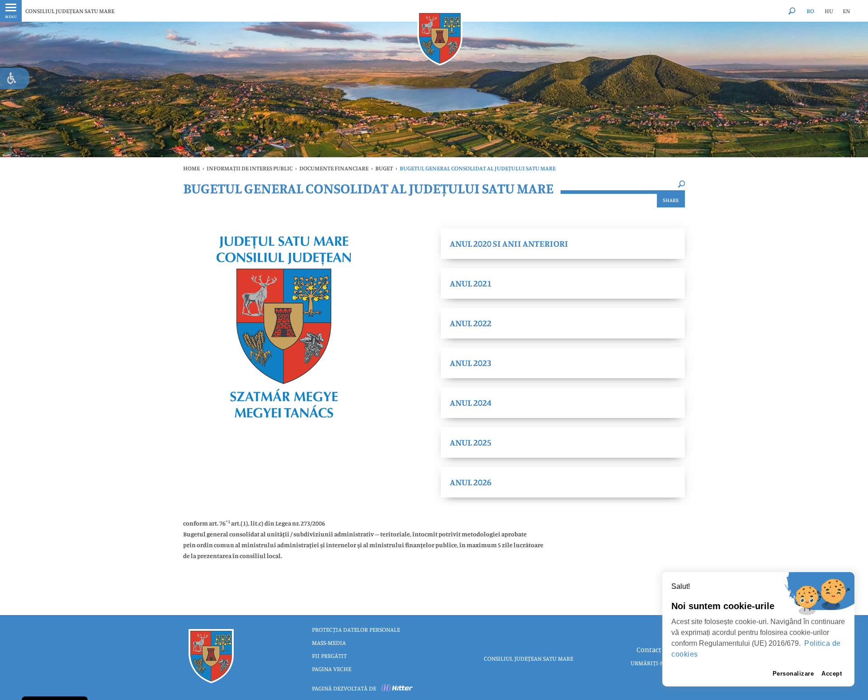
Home (191, 168)
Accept (831, 673)
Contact (649, 649)
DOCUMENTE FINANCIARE (333, 168)
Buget (384, 168)
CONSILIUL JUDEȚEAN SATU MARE (69, 10)
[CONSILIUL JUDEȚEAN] (440, 38)
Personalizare (793, 673)
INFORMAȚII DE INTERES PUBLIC (249, 168)
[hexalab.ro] (397, 688)
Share (671, 200)
